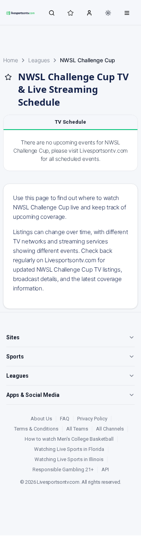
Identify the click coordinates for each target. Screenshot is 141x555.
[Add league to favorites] (8, 77)
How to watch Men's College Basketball (69, 439)
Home (10, 60)
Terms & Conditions (36, 429)
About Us (41, 419)
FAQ (64, 419)
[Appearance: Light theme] (108, 13)
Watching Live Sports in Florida (69, 449)
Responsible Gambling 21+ (63, 469)
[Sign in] (89, 12)
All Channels (110, 429)
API (105, 469)
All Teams (77, 429)
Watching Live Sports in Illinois (68, 459)
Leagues (39, 60)
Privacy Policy (92, 419)
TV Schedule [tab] (70, 122)
